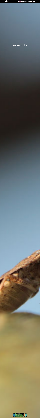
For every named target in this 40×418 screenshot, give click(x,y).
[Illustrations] (20, 414)
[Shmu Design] (6, 1)
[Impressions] (25, 414)
